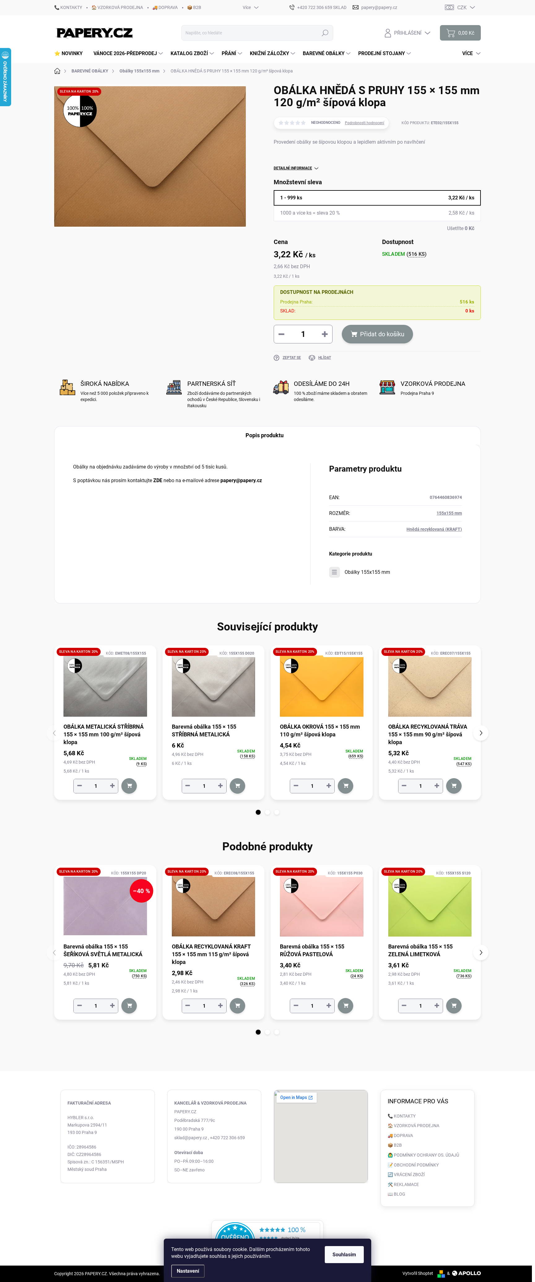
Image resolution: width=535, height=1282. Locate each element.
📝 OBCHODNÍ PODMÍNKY (413, 1164)
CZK (462, 8)
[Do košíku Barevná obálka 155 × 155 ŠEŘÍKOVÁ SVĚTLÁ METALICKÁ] (129, 1006)
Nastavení (188, 1271)
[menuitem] (70, 53)
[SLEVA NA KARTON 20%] (105, 686)
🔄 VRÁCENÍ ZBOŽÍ (406, 1174)
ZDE (157, 480)
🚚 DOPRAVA (165, 7)
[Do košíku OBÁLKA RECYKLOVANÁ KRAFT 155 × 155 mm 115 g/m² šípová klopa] (237, 1006)
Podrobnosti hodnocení (364, 123)
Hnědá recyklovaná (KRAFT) (434, 529)
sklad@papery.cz (190, 1137)
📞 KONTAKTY (68, 7)
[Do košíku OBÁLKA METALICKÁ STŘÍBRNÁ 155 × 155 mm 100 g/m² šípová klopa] (129, 786)
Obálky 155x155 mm (367, 572)
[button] (258, 812)
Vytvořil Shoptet (417, 1273)
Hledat (325, 32)
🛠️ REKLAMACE (403, 1184)
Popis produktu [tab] (265, 435)
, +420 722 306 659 (226, 1137)
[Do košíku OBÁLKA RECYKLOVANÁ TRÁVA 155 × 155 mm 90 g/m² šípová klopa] (454, 786)
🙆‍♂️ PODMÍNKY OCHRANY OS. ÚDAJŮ (423, 1155)
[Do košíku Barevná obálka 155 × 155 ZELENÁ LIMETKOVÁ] (454, 1006)
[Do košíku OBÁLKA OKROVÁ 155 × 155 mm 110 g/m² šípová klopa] (345, 786)
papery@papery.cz (241, 480)
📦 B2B (194, 7)
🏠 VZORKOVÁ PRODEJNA (117, 7)
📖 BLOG (396, 1194)
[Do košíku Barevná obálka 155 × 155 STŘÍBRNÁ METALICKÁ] (237, 786)
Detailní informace (293, 168)
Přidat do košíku (382, 334)
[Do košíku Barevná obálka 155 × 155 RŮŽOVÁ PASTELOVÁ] (345, 1006)
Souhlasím (344, 1255)
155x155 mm (449, 513)
